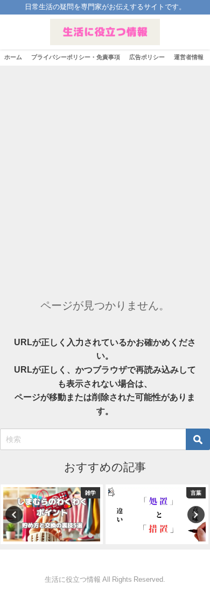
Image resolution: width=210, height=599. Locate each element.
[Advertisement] (105, 176)
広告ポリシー (147, 57)
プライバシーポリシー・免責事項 (75, 57)
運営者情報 (189, 57)
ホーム (13, 57)
